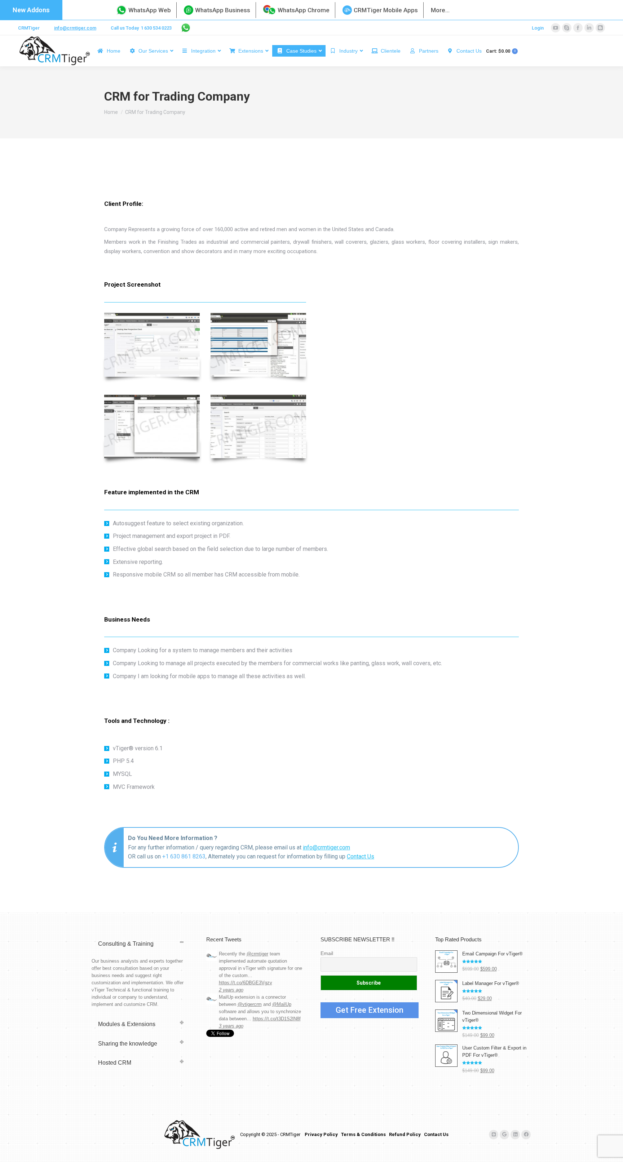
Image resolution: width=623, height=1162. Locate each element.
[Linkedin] (515, 1134)
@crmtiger (257, 953)
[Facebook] (526, 1134)
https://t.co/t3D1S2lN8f (277, 1018)
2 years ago (231, 990)
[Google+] (504, 1134)
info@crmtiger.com (75, 28)
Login (538, 28)
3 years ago (231, 1026)
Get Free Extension (369, 1010)
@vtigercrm (250, 1004)
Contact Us (360, 856)
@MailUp (281, 1004)
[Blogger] (493, 1134)
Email (327, 953)
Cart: (501, 51)
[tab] (140, 944)
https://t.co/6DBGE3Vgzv (245, 982)
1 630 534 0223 (156, 28)
